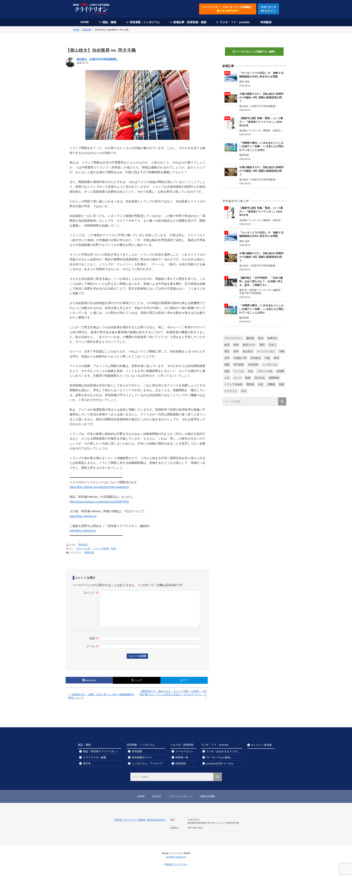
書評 (262, 344)
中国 (267, 357)
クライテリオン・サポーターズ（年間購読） (227, 9)
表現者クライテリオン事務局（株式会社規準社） (140, 819)
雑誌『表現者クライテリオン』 (101, 751)
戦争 (236, 344)
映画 (247, 377)
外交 (260, 384)
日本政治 (255, 357)
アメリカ (239, 371)
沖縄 (281, 351)
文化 (250, 371)
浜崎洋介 (272, 338)
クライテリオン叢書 (94, 757)
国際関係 (274, 377)
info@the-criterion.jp (82, 530)
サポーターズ (268, 9)
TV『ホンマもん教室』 (219, 757)
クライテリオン (233, 338)
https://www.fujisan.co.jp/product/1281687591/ (99, 501)
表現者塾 (137, 751)
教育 (276, 357)
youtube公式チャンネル (220, 763)
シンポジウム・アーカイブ (147, 763)
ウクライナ (230, 391)
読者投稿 (180, 763)
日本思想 (253, 364)
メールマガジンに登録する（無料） (256, 51)
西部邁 (250, 384)
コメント (91, 592)
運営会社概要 (207, 796)
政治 (260, 338)
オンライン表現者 (261, 744)
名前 (94, 638)
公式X (158, 796)
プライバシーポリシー (181, 796)
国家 (227, 364)
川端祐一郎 (240, 357)
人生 (227, 377)
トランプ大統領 (100, 548)
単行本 (87, 763)
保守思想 (239, 364)
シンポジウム (270, 364)
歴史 (227, 351)
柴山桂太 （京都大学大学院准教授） (97, 59)
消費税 (271, 384)
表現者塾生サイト (142, 757)
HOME (84, 22)
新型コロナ (249, 344)
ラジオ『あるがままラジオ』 (223, 751)
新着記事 (89, 552)
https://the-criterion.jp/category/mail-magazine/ (99, 487)
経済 (113, 548)
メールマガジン (184, 751)
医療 (281, 384)
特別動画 (266, 22)
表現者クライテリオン (177, 864)
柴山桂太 (83, 544)
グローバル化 (83, 548)
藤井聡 (250, 338)
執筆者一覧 (181, 757)
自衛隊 (280, 371)
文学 (227, 357)
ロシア (237, 377)
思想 (227, 371)
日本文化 (259, 377)
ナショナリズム (266, 351)
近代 (243, 391)
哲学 (236, 351)
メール (92, 646)
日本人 (272, 344)
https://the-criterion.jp (82, 516)
